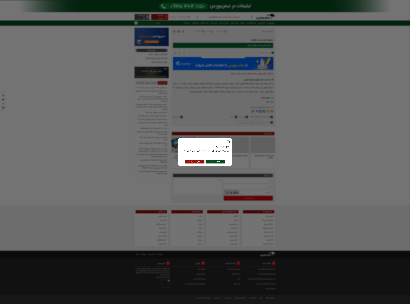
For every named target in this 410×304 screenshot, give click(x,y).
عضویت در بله (215, 161)
